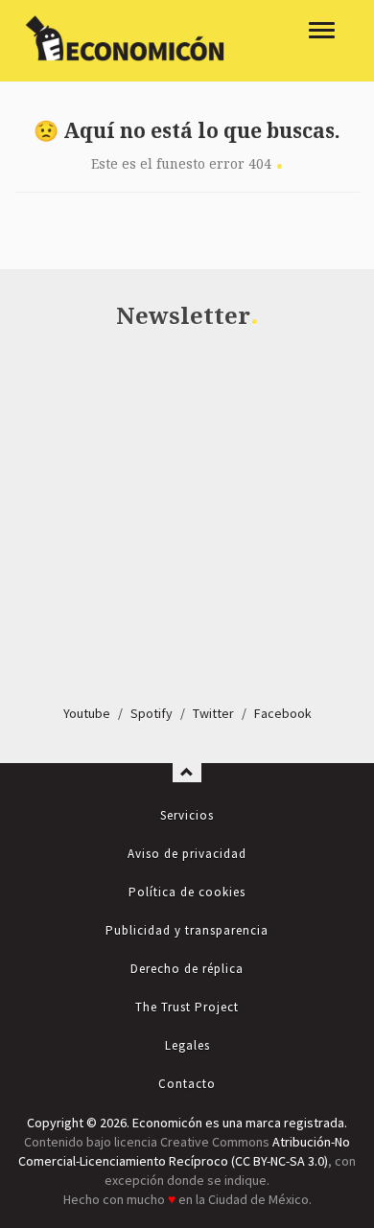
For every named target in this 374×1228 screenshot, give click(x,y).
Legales (187, 1045)
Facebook (283, 713)
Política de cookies (187, 892)
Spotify (151, 713)
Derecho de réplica (187, 969)
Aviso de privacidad (187, 854)
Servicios (187, 815)
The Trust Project (187, 1007)
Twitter (213, 713)
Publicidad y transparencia (187, 930)
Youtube (86, 713)
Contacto (187, 1084)
